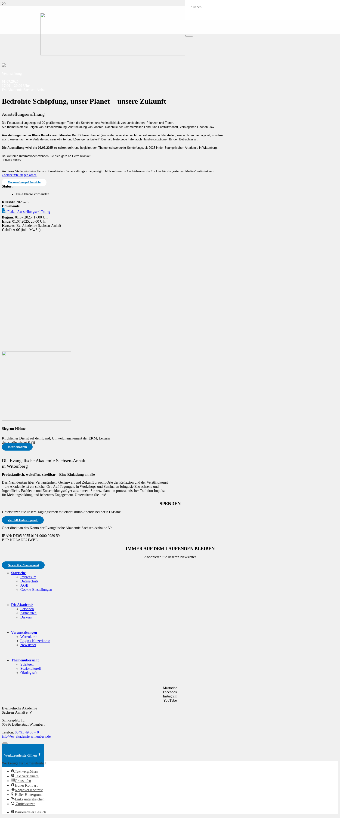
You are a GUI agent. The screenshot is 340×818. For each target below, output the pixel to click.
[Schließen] (189, 35)
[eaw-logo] (112, 54)
